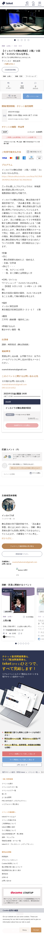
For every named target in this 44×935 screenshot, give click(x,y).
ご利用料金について (9, 823)
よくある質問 (6, 797)
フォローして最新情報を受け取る (22, 546)
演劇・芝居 (18, 46)
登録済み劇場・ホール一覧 (11, 841)
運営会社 (5, 874)
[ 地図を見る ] (9, 64)
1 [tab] (15, 40)
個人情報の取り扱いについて (12, 867)
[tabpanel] (22, 22)
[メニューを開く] (39, 3)
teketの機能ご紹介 (8, 827)
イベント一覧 (33, 772)
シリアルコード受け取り (10, 804)
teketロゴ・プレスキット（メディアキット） (18, 844)
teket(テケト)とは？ (9, 817)
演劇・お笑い (7, 46)
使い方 (4, 794)
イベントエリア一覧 (9, 790)
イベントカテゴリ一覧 (10, 787)
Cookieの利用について (10, 863)
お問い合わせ (6, 881)
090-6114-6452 (9, 387)
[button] (16, 643)
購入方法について (35, 152)
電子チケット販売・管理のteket (13, 772)
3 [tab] (21, 40)
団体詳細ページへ (22, 554)
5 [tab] (28, 40)
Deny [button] (25, 930)
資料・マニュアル (8, 837)
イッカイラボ (8, 515)
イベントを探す (7, 783)
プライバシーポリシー (10, 860)
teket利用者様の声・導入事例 (12, 834)
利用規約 (5, 856)
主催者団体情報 (10, 70)
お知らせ (5, 877)
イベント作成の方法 (9, 820)
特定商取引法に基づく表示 (11, 870)
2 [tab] (18, 40)
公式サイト (22, 570)
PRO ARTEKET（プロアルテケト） (14, 801)
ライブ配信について (9, 830)
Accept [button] (36, 930)
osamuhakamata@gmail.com (14, 384)
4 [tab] (25, 40)
